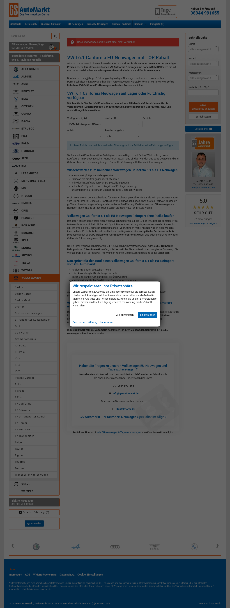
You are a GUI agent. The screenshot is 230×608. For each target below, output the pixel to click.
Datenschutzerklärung (85, 322)
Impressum (106, 322)
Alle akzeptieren (125, 314)
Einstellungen (147, 314)
